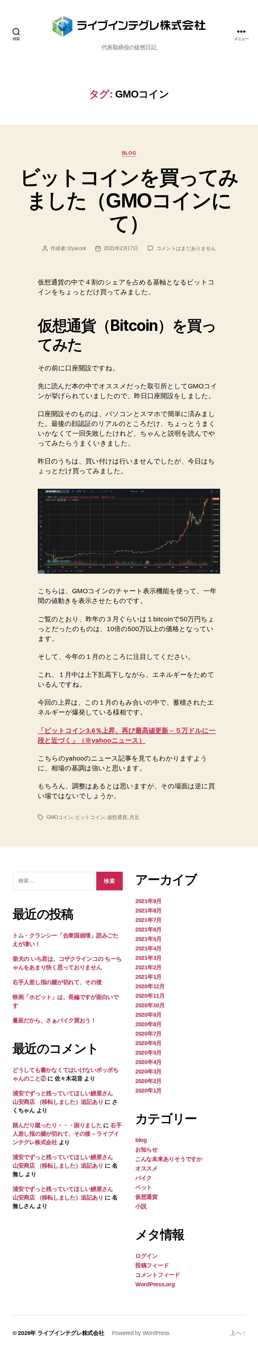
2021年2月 (148, 967)
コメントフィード (157, 1275)
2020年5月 (148, 1052)
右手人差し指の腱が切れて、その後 (57, 982)
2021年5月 (148, 939)
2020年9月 (148, 1015)
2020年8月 (148, 1024)
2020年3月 (148, 1071)
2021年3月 (148, 958)
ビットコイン (90, 817)
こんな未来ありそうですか (168, 1159)
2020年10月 (150, 1005)
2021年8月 (148, 910)
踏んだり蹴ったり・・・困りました (57, 1125)
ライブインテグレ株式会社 (70, 1333)
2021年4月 (148, 948)
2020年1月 (148, 1090)
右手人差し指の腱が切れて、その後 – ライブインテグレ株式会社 (67, 1133)
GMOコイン (60, 817)
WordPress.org (155, 1284)
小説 (140, 1206)
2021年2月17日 (121, 248)
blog (129, 153)
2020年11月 (150, 996)
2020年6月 (148, 1043)
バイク (143, 1178)
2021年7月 (148, 920)
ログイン (146, 1256)
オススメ (146, 1168)
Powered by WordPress (141, 1333)
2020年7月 (148, 1034)
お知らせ (146, 1149)
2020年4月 (148, 1062)
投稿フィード (152, 1265)
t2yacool (77, 248)
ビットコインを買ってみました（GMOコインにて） (129, 200)
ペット (143, 1187)
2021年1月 (148, 977)
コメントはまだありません (186, 248)
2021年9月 (148, 901)
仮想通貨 (117, 817)
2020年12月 (150, 986)
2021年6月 (148, 929)
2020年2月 (148, 1081)
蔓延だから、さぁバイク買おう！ (54, 1020)
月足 (134, 817)
